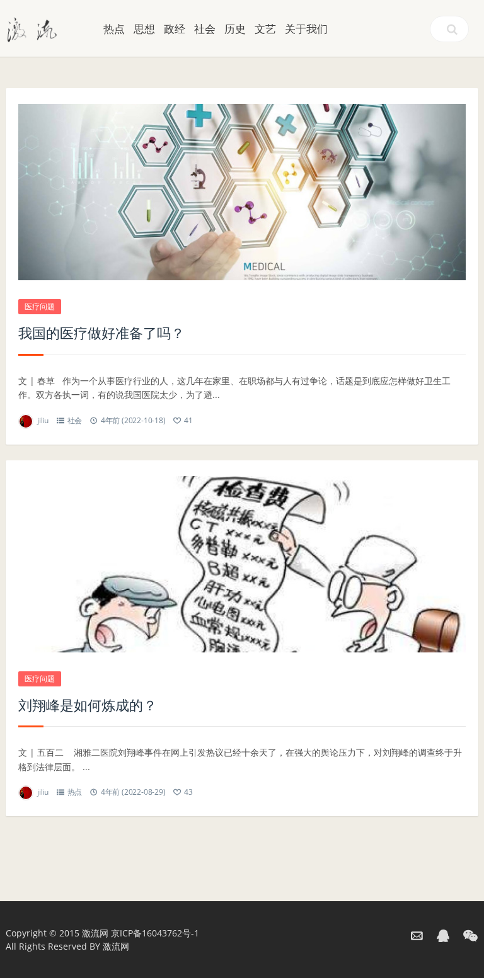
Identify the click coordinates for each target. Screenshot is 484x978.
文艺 (265, 28)
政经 (174, 28)
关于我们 (306, 28)
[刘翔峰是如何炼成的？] (242, 564)
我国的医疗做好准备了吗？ (101, 332)
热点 (114, 28)
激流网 (95, 933)
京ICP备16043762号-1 (155, 933)
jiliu (43, 420)
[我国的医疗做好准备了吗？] (242, 192)
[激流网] (32, 28)
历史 (235, 28)
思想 (144, 28)
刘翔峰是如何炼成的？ (87, 704)
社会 (205, 28)
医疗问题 (40, 306)
